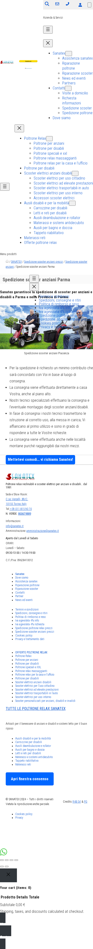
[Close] (8, 875)
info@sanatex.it (15, 526)
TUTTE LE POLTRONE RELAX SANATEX (36, 708)
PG (85, 801)
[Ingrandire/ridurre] (16, 860)
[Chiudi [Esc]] (2, 860)
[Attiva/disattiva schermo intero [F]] (11, 860)
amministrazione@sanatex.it (42, 531)
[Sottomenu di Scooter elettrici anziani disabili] (75, 173)
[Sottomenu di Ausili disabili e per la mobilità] (72, 203)
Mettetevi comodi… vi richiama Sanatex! (40, 459)
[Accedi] (80, 5)
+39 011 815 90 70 (21, 509)
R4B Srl (76, 801)
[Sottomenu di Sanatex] (68, 53)
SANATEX (16, 261)
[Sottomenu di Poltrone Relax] (49, 138)
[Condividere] (7, 860)
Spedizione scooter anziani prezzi (43, 261)
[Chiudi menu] (48, 43)
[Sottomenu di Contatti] (68, 88)
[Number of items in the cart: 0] (89, 4)
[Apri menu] (48, 30)
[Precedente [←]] (2, 866)
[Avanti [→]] (7, 866)
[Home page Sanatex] (7, 261)
